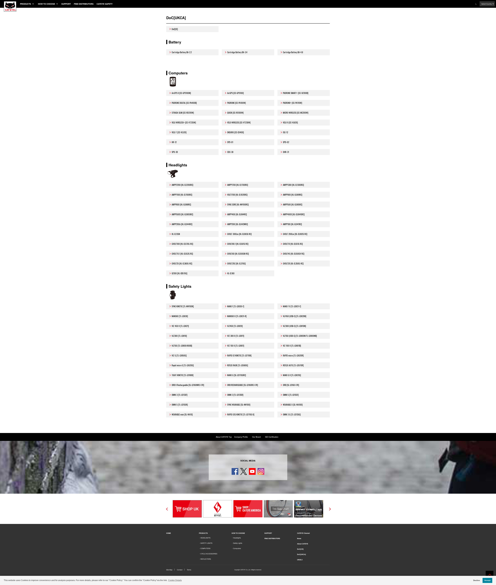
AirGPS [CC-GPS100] (235, 93)
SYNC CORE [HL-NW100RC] (238, 204)
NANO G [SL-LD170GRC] (236, 375)
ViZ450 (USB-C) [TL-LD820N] (294, 316)
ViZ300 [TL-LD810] (179, 335)
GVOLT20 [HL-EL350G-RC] (293, 263)
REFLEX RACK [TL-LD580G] (237, 365)
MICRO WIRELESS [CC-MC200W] (295, 112)
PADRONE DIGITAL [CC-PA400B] (184, 102)
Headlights (237, 538)
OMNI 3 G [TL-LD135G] (292, 414)
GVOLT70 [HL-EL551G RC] (293, 243)
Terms (189, 570)
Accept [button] (487, 580)
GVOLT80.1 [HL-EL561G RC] (237, 243)
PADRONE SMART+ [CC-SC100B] (295, 93)
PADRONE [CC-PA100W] (236, 102)
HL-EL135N (176, 234)
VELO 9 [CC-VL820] (290, 122)
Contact (179, 570)
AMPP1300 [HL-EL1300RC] (293, 184)
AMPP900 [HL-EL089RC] (292, 194)
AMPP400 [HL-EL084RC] (237, 214)
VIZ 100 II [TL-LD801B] (292, 345)
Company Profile (241, 437)
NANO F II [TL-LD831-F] (292, 306)
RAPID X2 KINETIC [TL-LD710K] (239, 355)
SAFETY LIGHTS (206, 543)
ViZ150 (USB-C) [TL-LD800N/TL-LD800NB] (300, 335)
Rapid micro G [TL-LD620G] (183, 365)
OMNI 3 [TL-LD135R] (235, 394)
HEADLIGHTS (205, 538)
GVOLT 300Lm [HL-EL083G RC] (239, 234)
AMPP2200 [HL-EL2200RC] (182, 184)
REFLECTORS (205, 559)
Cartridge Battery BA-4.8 (293, 52)
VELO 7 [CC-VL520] (179, 132)
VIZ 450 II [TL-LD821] (180, 326)
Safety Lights (237, 543)
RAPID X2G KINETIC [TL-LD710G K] (240, 414)
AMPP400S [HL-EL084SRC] (294, 214)
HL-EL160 (230, 273)
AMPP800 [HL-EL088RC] (181, 204)
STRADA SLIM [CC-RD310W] (183, 112)
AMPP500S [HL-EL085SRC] (182, 214)
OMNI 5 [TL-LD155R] (180, 404)
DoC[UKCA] (301, 554)
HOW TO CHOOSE (46, 3)
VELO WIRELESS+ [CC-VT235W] (184, 122)
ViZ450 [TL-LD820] (235, 326)
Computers (237, 548)
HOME (168, 533)
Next (329, 508)
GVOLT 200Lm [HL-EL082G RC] (295, 234)
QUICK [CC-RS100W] (235, 112)
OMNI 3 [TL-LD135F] (179, 394)
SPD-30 (175, 152)
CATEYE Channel (303, 533)
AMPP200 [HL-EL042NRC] (237, 224)
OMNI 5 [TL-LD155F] (291, 394)
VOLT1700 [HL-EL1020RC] (237, 194)
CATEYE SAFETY (105, 3)
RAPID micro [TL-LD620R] (293, 355)
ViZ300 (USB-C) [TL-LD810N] (294, 326)
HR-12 (174, 142)
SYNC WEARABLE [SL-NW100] (238, 404)
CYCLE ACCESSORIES (208, 554)
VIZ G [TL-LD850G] (179, 355)
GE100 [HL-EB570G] (179, 273)
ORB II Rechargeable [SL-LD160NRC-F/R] (188, 385)
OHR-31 (286, 152)
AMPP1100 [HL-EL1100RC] (182, 194)
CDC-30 (230, 152)
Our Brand (256, 437)
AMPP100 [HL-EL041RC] (292, 224)
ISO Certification (271, 437)
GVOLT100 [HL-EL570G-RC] (182, 243)
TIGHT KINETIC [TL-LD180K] (182, 375)
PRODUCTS (25, 3)
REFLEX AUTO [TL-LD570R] (293, 365)
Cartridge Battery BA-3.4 (237, 52)
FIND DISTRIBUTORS (84, 3)
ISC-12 (285, 132)
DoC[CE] (175, 29)
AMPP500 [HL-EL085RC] (292, 204)
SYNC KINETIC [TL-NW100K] (183, 306)
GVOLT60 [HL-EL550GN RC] (238, 253)
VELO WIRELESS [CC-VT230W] (239, 122)
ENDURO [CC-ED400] (235, 132)
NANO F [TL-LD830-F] (235, 306)
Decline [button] (476, 580)
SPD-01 (230, 142)
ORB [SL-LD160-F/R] (291, 385)
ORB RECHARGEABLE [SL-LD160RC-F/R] (242, 385)
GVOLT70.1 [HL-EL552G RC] (182, 253)
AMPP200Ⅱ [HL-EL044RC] (182, 224)
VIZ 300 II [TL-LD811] (235, 335)
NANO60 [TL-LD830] (180, 316)
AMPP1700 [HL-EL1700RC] (237, 184)
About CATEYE (302, 544)
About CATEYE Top (224, 437)
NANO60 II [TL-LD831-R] (237, 316)
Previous (166, 508)
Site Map (169, 570)
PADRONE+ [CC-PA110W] (292, 102)
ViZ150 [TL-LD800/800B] (182, 345)
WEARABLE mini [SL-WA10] (182, 414)
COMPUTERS (205, 548)
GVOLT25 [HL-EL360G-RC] (182, 263)
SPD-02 (286, 142)
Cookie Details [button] (175, 580)
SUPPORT (66, 3)
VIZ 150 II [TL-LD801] (235, 345)
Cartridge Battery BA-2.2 (182, 52)
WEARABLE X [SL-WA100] (293, 404)
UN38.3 (300, 559)
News (299, 538)
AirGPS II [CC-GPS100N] (181, 93)
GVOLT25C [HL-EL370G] (236, 263)
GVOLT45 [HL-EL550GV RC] (293, 253)
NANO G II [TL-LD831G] (292, 375)
